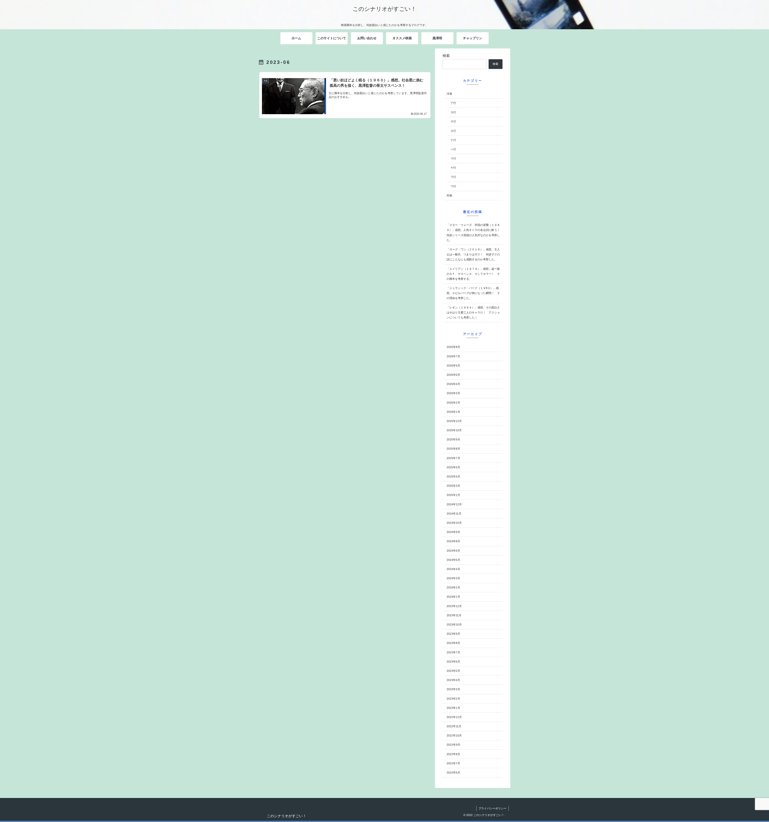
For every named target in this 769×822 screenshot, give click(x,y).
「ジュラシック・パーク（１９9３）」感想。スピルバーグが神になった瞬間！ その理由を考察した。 (473, 293)
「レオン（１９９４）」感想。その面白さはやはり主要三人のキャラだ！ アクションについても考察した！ (473, 312)
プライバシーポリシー (492, 808)
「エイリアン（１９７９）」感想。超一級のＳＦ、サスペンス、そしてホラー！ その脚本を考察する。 (473, 273)
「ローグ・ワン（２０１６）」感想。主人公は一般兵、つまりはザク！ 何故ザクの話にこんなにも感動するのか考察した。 (473, 254)
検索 (446, 56)
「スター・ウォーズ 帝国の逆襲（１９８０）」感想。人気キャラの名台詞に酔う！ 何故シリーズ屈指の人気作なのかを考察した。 (475, 232)
